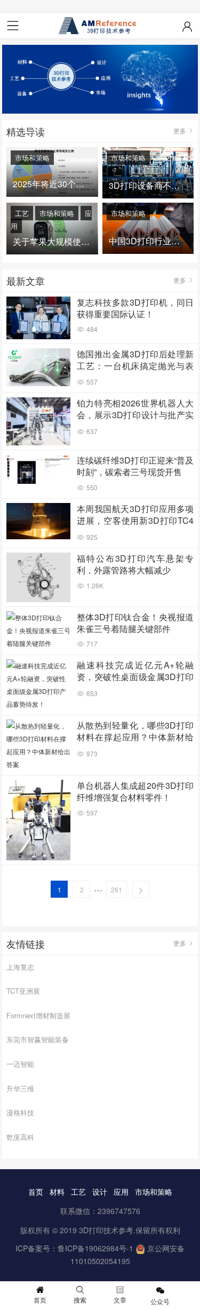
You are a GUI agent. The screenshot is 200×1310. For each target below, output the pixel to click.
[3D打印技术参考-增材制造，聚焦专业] (100, 25)
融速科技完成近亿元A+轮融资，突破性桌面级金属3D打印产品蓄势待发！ (135, 671)
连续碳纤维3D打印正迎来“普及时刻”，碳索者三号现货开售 (135, 466)
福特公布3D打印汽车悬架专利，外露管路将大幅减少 (135, 564)
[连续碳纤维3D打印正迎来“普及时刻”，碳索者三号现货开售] (38, 468)
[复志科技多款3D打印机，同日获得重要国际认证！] (38, 318)
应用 (121, 1191)
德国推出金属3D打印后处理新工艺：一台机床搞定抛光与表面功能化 (135, 360)
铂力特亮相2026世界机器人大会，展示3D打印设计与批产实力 (135, 409)
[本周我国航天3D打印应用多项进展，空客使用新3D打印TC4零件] (38, 521)
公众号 (160, 1301)
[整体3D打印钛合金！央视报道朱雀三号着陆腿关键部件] (38, 630)
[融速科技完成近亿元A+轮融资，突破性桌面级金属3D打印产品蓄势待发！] (38, 684)
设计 (99, 1191)
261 (116, 889)
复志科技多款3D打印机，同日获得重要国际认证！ (135, 308)
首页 (35, 1191)
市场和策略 (32, 158)
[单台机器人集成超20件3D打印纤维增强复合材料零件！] (38, 820)
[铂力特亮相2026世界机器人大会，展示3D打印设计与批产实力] (38, 421)
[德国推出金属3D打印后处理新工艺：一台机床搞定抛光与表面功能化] (38, 367)
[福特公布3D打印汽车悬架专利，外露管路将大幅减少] (38, 577)
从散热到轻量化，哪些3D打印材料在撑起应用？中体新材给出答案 (135, 732)
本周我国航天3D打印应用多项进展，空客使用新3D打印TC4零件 (135, 515)
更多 (179, 130)
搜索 (80, 1299)
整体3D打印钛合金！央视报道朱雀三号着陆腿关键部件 (135, 623)
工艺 (22, 213)
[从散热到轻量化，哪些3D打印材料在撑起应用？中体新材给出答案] (38, 745)
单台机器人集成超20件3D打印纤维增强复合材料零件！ (135, 791)
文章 (120, 1299)
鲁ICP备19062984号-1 (95, 1248)
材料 (57, 1191)
